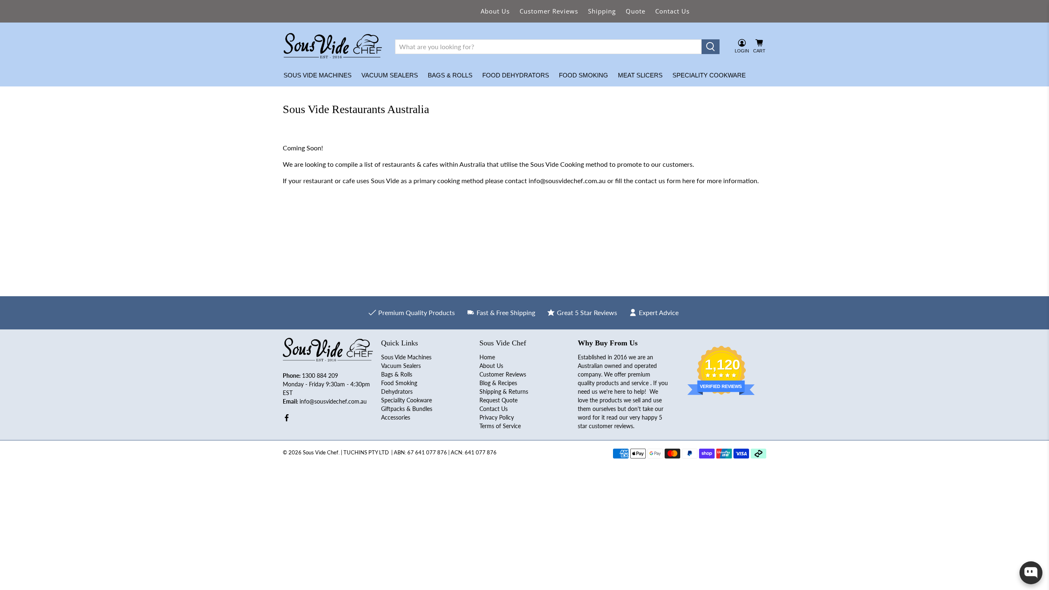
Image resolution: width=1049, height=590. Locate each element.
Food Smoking (583, 75)
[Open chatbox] (1030, 572)
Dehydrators (397, 391)
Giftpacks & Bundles (406, 408)
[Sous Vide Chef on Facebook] (287, 419)
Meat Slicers (640, 75)
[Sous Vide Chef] (333, 47)
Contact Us (672, 11)
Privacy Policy (496, 417)
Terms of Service (500, 425)
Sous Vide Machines (318, 75)
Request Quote (498, 400)
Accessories (395, 417)
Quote (635, 11)
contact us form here (665, 180)
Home (487, 357)
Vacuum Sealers (389, 75)
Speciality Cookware (709, 75)
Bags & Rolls (450, 75)
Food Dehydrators (515, 75)
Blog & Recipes (498, 382)
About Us (495, 11)
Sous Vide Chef (320, 452)
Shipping (602, 11)
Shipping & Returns (503, 391)
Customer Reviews (549, 11)
